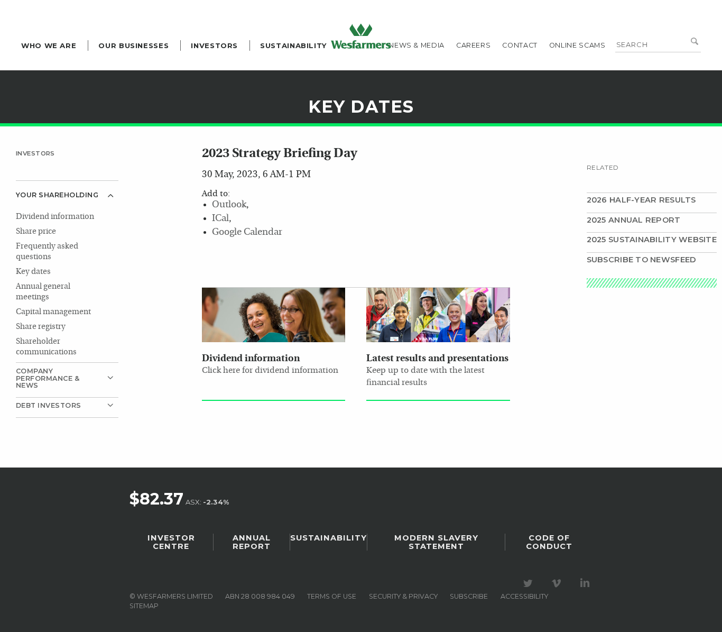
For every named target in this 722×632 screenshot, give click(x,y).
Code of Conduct (549, 542)
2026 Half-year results (641, 200)
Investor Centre (171, 542)
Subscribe (469, 596)
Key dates (33, 272)
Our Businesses (133, 45)
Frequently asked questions (47, 252)
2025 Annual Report (634, 220)
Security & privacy (403, 596)
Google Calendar (247, 232)
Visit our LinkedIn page (586, 583)
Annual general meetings (43, 292)
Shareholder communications (46, 347)
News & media (416, 45)
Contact (519, 45)
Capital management (53, 312)
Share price (36, 232)
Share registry (41, 327)
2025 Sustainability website (652, 239)
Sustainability (293, 45)
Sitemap (144, 606)
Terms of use (331, 596)
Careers (473, 45)
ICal (220, 219)
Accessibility (524, 596)
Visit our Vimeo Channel (558, 583)
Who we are (48, 45)
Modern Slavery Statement (436, 542)
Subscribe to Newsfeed (642, 259)
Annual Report (252, 542)
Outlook (229, 205)
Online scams (577, 45)
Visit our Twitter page (529, 583)
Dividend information (55, 217)
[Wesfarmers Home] (361, 36)
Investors (214, 45)
